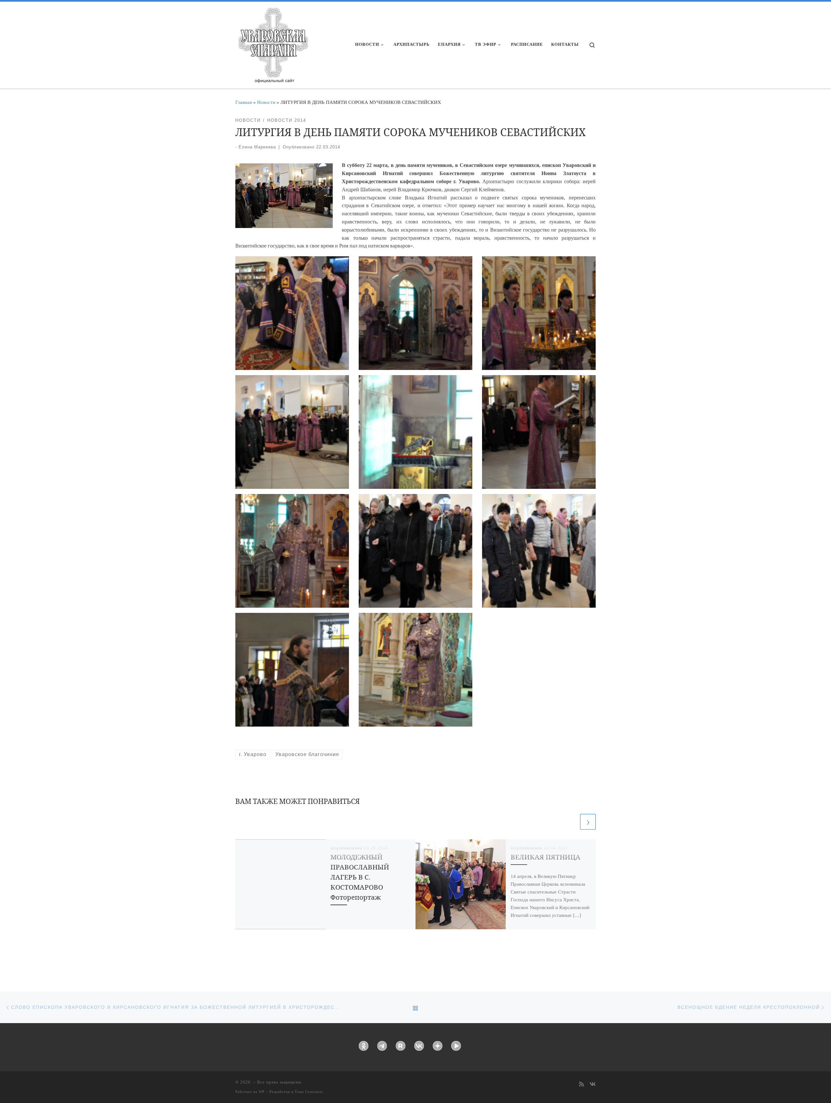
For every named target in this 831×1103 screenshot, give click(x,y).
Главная (243, 102)
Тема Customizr (309, 1092)
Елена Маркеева (257, 147)
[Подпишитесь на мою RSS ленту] (581, 1084)
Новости (266, 102)
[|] (272, 42)
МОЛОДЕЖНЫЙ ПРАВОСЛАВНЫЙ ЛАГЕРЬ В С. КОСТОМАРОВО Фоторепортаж (359, 877)
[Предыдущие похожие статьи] (571, 822)
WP (262, 1092)
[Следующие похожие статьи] (588, 822)
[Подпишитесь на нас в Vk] (592, 1084)
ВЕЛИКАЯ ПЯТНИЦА (545, 856)
